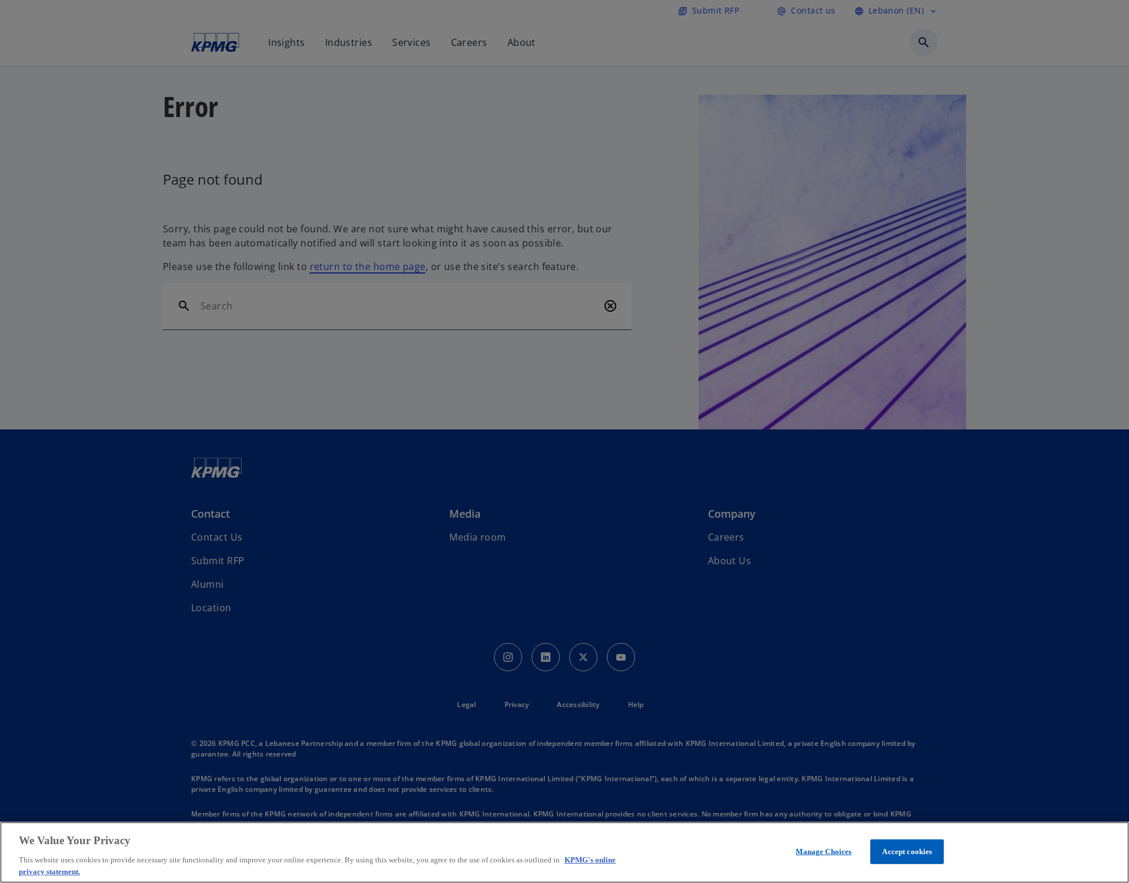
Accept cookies (907, 851)
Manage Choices (823, 851)
